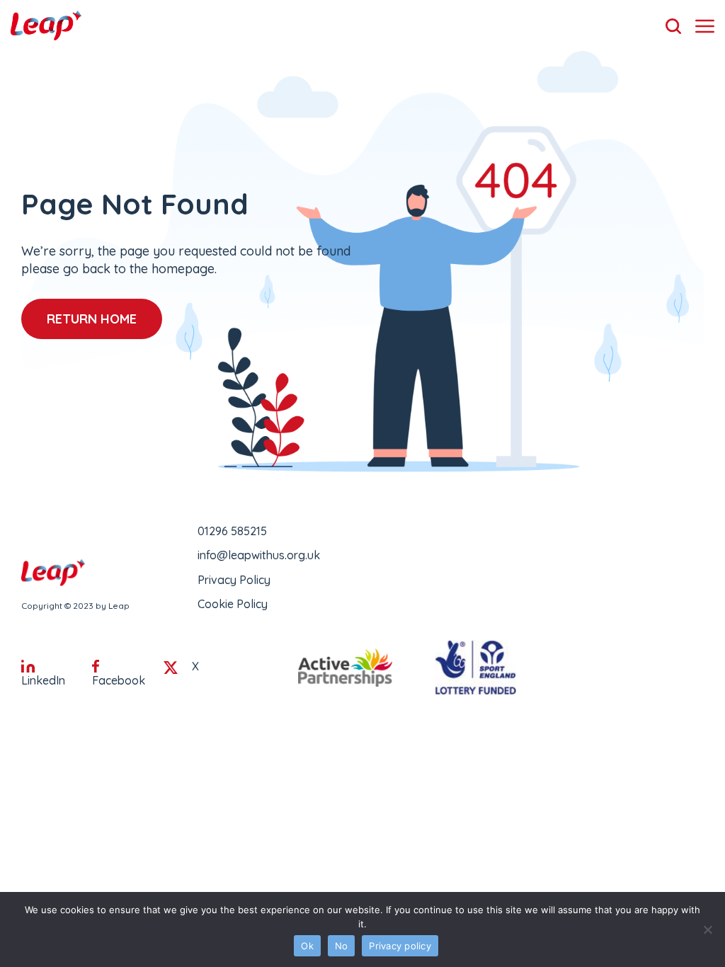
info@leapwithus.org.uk (259, 555)
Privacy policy (400, 945)
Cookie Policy (233, 604)
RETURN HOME (92, 319)
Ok (307, 945)
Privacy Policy (234, 580)
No (341, 945)
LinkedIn (43, 680)
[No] (707, 929)
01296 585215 (232, 531)
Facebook (118, 680)
